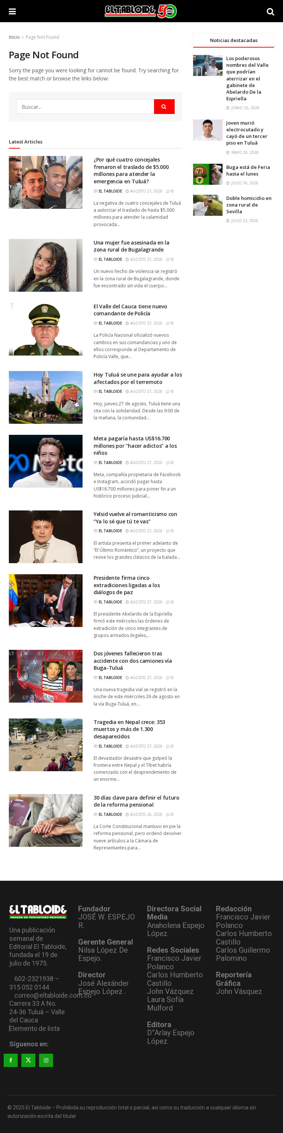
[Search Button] (270, 11)
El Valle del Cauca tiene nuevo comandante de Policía (130, 310)
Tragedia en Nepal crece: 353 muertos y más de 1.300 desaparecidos (129, 729)
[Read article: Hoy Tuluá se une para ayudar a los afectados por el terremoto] (46, 397)
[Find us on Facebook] (11, 1060)
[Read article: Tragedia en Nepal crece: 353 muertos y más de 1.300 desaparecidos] (46, 744)
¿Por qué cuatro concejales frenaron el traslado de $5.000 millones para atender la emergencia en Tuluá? (131, 170)
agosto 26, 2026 (146, 814)
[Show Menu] (12, 11)
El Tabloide (110, 191)
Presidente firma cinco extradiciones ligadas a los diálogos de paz (127, 585)
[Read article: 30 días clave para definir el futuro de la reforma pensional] (46, 820)
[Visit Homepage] (141, 11)
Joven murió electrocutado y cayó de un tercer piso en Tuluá (247, 132)
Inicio (14, 37)
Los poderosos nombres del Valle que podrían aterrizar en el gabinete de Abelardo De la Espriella (247, 78)
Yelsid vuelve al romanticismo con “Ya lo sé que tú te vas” (135, 517)
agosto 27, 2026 (146, 191)
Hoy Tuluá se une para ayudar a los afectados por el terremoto (138, 378)
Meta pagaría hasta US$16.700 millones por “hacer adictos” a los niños (135, 445)
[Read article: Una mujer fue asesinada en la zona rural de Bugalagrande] (46, 265)
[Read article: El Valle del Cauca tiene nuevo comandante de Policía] (46, 329)
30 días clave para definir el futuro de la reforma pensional (136, 801)
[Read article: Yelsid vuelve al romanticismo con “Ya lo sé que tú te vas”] (46, 536)
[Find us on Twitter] (28, 1060)
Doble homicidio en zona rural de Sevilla (249, 205)
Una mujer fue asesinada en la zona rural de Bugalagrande (132, 246)
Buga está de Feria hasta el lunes (248, 170)
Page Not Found (42, 37)
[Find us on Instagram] (46, 1060)
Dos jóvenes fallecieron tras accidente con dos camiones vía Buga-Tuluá (133, 660)
